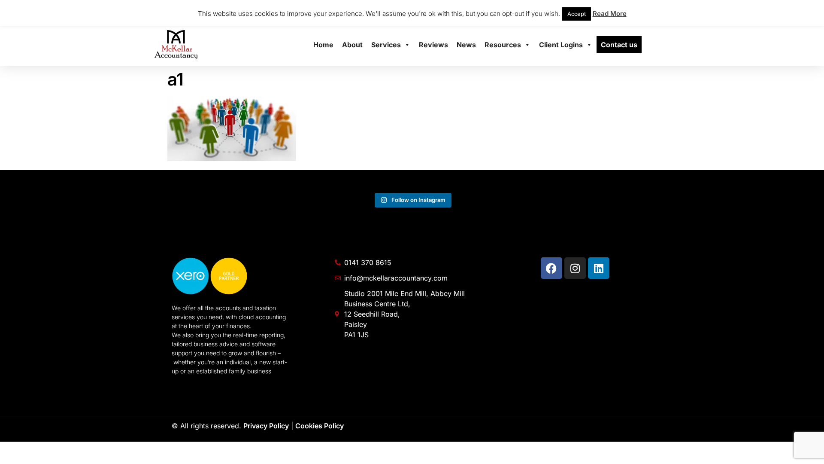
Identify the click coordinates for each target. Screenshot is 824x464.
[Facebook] (551, 268)
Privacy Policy (266, 425)
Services (386, 44)
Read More (610, 13)
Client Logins (561, 44)
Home (323, 44)
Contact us (619, 44)
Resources (503, 44)
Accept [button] (576, 13)
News (466, 44)
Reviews (433, 44)
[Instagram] (575, 268)
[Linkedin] (598, 268)
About (352, 44)
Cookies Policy (319, 425)
